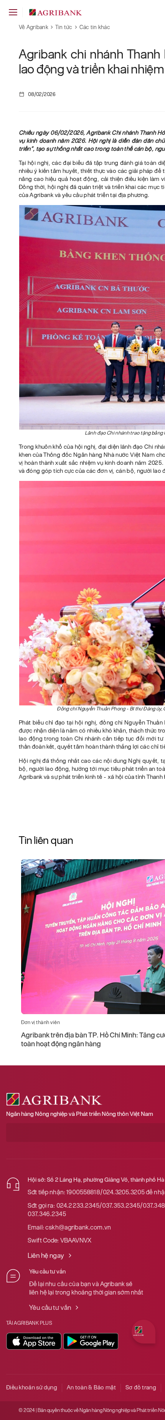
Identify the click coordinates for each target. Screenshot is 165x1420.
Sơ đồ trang (140, 1387)
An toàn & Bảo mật (91, 1387)
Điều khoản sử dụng (31, 1387)
